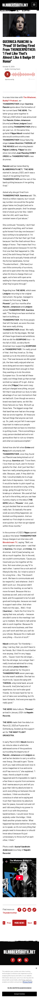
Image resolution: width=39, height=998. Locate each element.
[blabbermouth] (15, 6)
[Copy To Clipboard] (34, 910)
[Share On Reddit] (29, 910)
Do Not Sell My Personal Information (19, 988)
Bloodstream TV (10, 542)
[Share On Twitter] (24, 910)
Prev (9, 923)
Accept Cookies (19, 994)
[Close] (36, 968)
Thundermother (10, 912)
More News (19, 922)
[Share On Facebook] (19, 910)
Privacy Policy (27, 982)
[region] (19, 981)
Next (30, 923)
